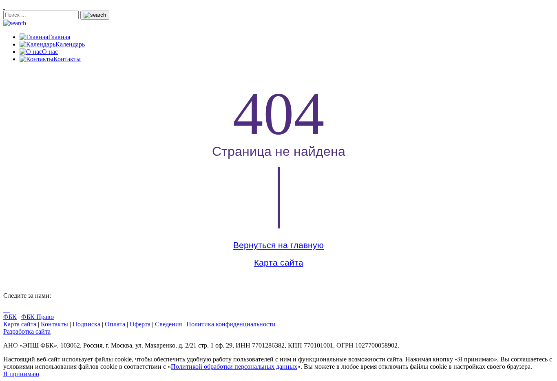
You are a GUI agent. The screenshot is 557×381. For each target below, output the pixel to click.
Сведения (168, 324)
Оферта (140, 324)
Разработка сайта (27, 331)
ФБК (10, 316)
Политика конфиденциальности (231, 324)
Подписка (86, 324)
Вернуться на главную (278, 245)
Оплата (115, 324)
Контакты (54, 324)
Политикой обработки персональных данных (234, 366)
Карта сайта (278, 263)
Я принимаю (21, 373)
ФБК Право (37, 316)
